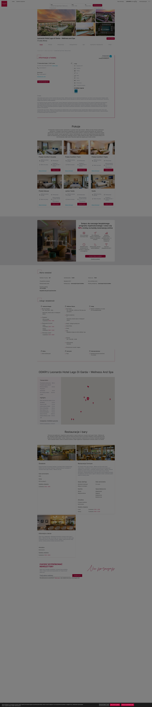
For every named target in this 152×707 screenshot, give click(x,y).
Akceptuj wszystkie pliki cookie (127, 704)
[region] (76, 705)
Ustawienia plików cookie (104, 704)
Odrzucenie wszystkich (114, 704)
